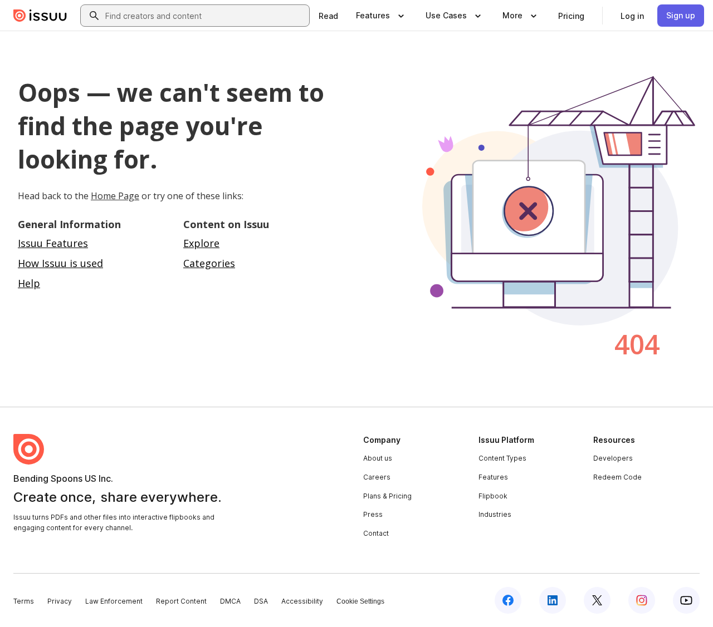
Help (29, 283)
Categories (209, 263)
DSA (261, 601)
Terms (23, 601)
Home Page (115, 196)
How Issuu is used (60, 263)
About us (377, 458)
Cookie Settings (360, 601)
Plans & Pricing (387, 496)
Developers (613, 458)
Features (493, 477)
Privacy (59, 601)
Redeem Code (617, 477)
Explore (201, 243)
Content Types (502, 458)
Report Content (181, 601)
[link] (328, 15)
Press (373, 514)
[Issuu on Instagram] (641, 600)
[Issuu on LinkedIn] (552, 600)
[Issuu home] (40, 15)
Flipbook (492, 496)
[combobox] (205, 15)
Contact (376, 533)
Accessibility (302, 601)
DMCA (230, 601)
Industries (494, 514)
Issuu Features (53, 243)
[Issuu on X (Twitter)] (597, 600)
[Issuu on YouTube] (686, 600)
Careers (376, 477)
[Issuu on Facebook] (508, 600)
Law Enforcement (114, 601)
